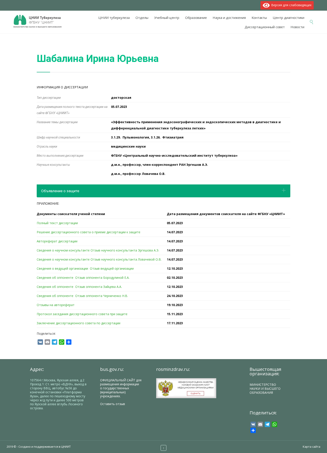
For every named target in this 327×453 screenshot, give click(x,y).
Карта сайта (311, 447)
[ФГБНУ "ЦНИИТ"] (39, 21)
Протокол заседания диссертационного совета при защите (82, 314)
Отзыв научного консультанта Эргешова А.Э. (125, 250)
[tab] (163, 190)
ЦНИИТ (66, 447)
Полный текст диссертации (57, 223)
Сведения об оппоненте (55, 277)
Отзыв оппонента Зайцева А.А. (98, 287)
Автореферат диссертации (57, 241)
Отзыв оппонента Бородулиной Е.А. (102, 277)
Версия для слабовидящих (290, 5)
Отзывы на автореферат (56, 305)
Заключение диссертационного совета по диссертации (78, 323)
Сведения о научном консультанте (63, 250)
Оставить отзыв (112, 404)
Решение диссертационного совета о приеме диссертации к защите (88, 232)
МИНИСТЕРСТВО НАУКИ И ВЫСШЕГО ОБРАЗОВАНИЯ (265, 388)
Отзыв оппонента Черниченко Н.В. (101, 296)
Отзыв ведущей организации (112, 268)
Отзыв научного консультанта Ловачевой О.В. (126, 259)
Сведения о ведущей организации (62, 268)
